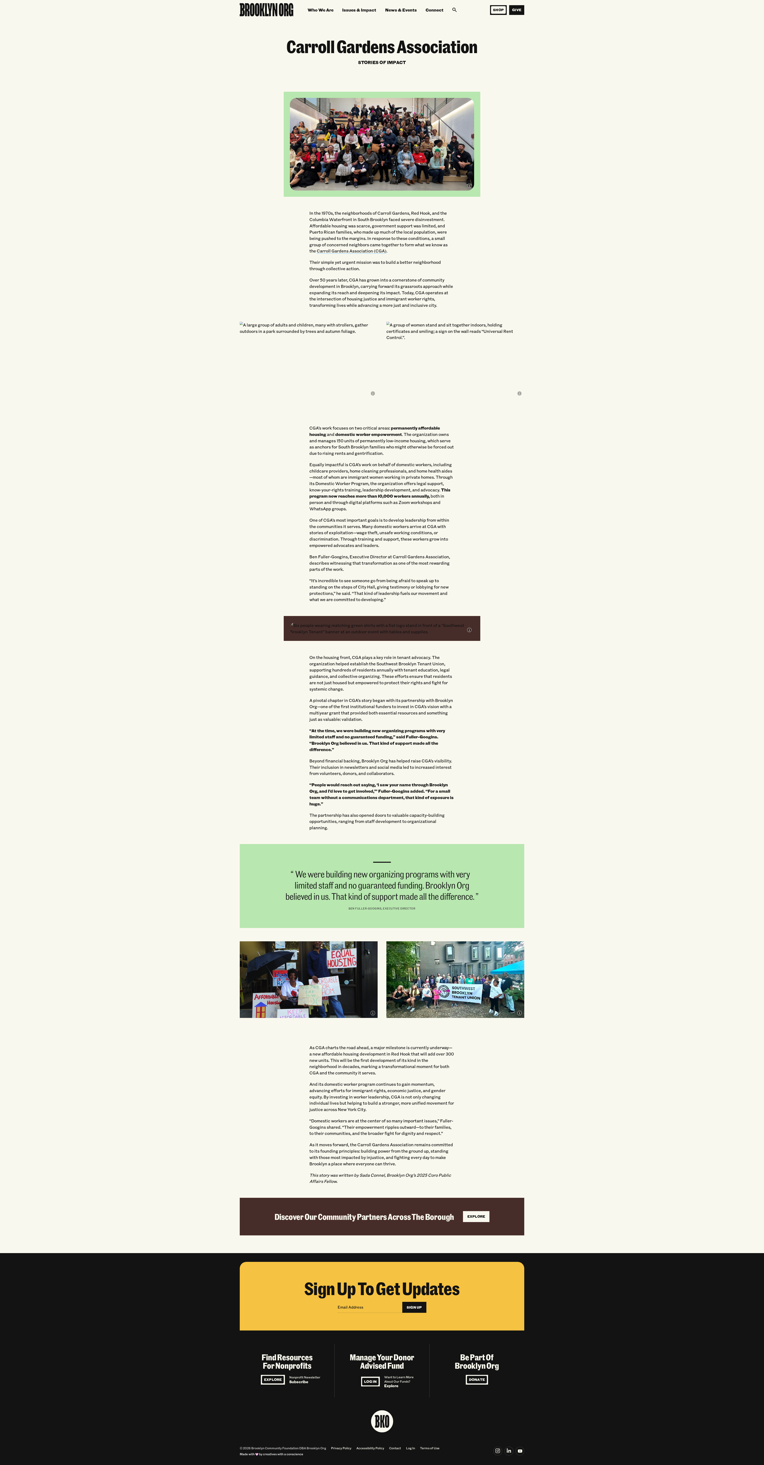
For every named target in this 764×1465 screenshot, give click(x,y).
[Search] (454, 10)
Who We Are (320, 10)
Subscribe (298, 1381)
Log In (370, 1381)
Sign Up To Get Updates (381, 1288)
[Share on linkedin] (508, 1451)
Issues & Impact (359, 10)
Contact (395, 1448)
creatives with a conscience (283, 1454)
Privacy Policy (341, 1448)
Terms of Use (429, 1448)
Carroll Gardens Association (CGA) (351, 251)
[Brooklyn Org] (266, 10)
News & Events (401, 10)
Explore (273, 1379)
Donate (477, 1379)
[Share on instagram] (497, 1451)
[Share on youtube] (520, 1451)
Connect (434, 10)
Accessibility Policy (370, 1448)
